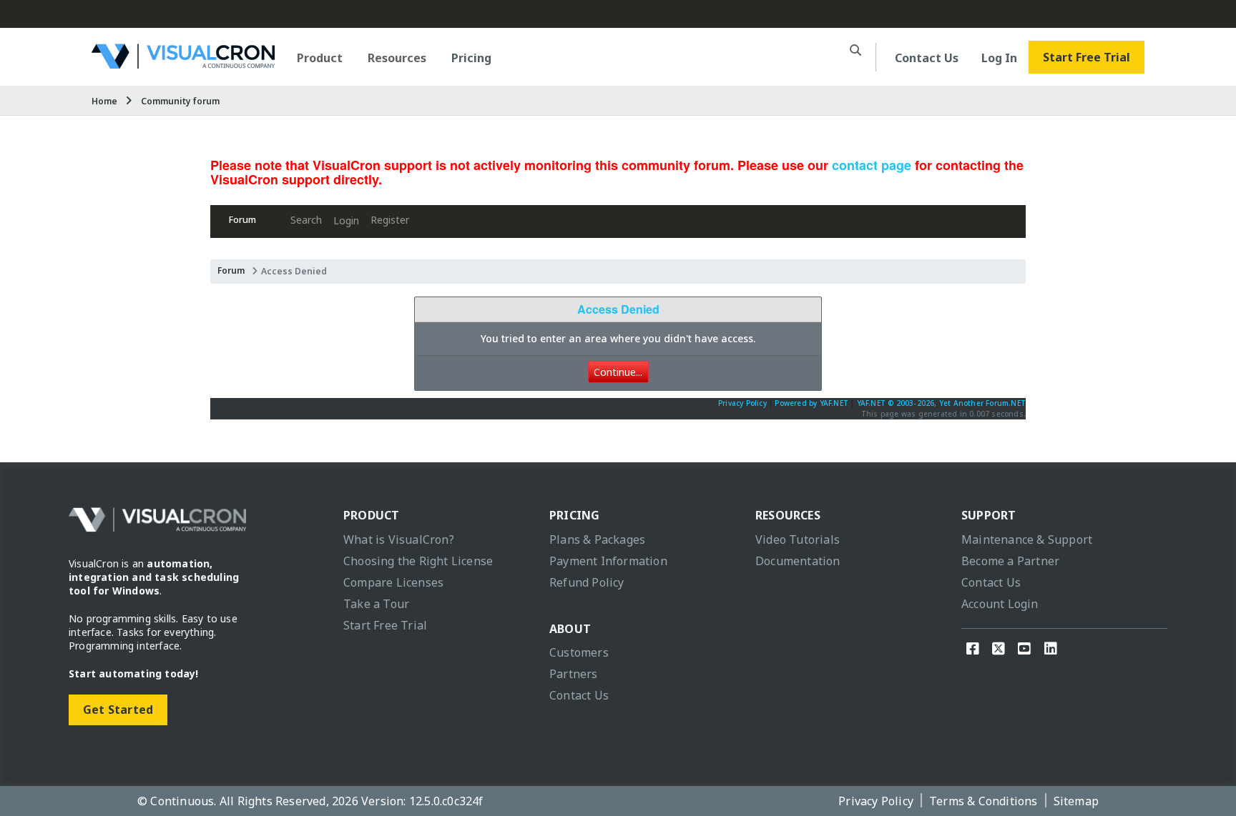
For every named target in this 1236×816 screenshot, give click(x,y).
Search (306, 220)
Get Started (118, 709)
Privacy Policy (742, 403)
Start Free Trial (1086, 57)
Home (104, 101)
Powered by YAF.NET (811, 403)
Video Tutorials (797, 539)
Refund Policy (586, 582)
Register (390, 220)
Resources (397, 58)
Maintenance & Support (1026, 539)
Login (346, 220)
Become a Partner (1010, 561)
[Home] (183, 63)
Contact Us (926, 58)
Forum (242, 220)
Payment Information (608, 561)
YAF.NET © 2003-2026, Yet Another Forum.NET (941, 403)
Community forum (180, 101)
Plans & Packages (597, 539)
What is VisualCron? (398, 539)
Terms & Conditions (983, 801)
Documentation (797, 561)
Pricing (471, 58)
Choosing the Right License (418, 561)
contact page (871, 165)
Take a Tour (376, 604)
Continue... (618, 372)
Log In (999, 58)
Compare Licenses (393, 582)
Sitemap (1076, 801)
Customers (579, 652)
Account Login (1000, 604)
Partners (573, 674)
